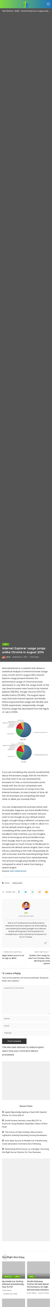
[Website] (45, 943)
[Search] (48, 4)
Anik (8, 657)
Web (5, 644)
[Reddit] (39, 892)
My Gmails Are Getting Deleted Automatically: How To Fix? (13, 1284)
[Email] (46, 892)
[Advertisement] (26, 1080)
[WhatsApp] (32, 892)
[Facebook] (18, 892)
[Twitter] (25, 892)
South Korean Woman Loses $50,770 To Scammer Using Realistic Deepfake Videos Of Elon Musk (25, 1123)
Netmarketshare (18, 871)
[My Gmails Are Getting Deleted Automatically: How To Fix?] (13, 1269)
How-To (8, 1276)
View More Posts (26, 916)
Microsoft (17, 883)
